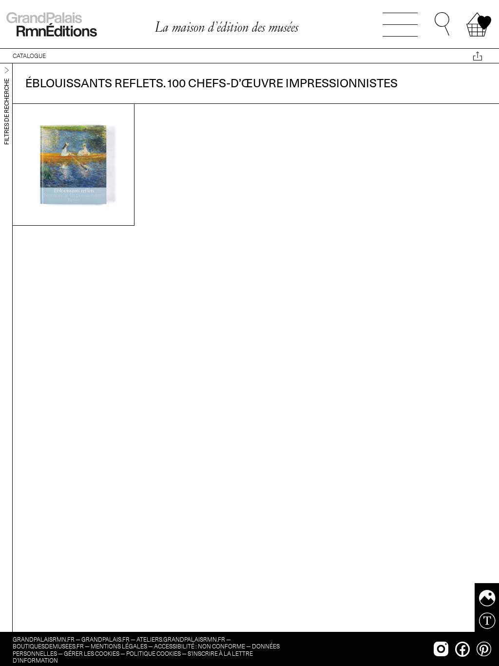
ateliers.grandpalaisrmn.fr (180, 639)
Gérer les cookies (91, 653)
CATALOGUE (29, 55)
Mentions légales (119, 646)
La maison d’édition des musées (226, 27)
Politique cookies (153, 653)
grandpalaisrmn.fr (44, 639)
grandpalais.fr (105, 639)
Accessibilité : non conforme (199, 646)
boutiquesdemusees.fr (48, 646)
